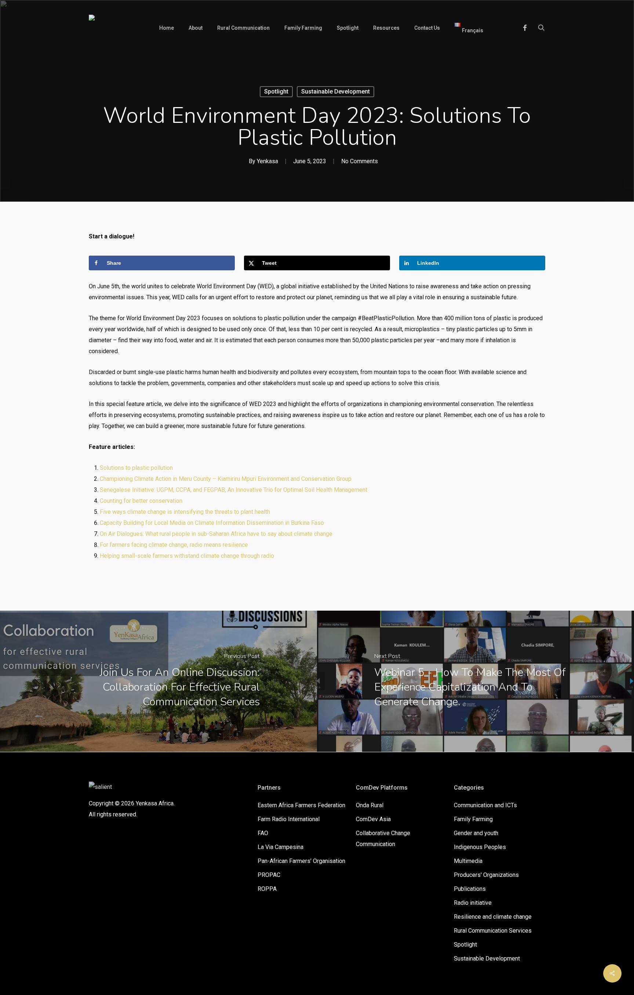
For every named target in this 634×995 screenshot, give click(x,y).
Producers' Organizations (486, 874)
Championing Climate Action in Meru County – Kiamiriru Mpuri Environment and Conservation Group (225, 478)
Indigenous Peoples (480, 847)
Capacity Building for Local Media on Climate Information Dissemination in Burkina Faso (212, 522)
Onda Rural (369, 805)
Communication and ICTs (485, 805)
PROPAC (269, 874)
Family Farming (473, 819)
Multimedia (468, 860)
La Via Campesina (280, 847)
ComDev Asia (373, 819)
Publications (470, 888)
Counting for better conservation (141, 500)
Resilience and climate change (493, 916)
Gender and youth (476, 833)
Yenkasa (267, 161)
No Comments (359, 161)
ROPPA (267, 888)
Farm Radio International (289, 819)
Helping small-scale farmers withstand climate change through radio (187, 555)
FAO (263, 833)
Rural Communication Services (493, 930)
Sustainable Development (335, 91)
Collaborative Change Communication (383, 839)
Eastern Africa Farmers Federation (301, 805)
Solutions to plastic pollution (136, 467)
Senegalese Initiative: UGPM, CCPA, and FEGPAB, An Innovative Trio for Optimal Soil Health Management (233, 489)
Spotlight (276, 91)
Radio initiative (473, 902)
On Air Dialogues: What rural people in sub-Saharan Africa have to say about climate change (216, 533)
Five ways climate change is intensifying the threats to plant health (185, 511)
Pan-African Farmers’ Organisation (301, 860)
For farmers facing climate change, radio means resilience (174, 544)
